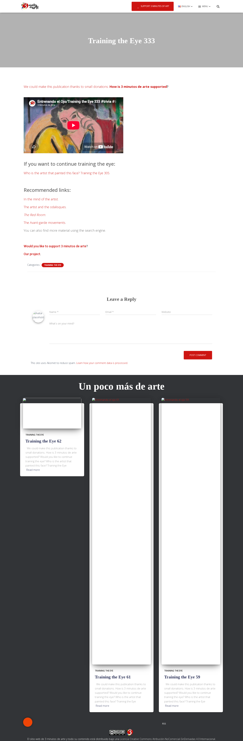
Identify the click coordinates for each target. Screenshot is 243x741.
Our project (32, 254)
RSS (164, 723)
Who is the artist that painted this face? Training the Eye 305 (66, 173)
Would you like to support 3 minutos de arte (55, 246)
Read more (33, 469)
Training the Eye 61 (113, 677)
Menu (205, 6)
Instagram (104, 723)
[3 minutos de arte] (29, 6)
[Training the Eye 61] (121, 530)
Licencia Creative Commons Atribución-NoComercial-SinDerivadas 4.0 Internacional (167, 739)
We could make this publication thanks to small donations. (66, 86)
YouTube (145, 723)
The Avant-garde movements (44, 222)
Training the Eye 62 (43, 441)
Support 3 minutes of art (155, 6)
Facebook (77, 723)
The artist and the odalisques (45, 207)
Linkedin (132, 723)
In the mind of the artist (41, 199)
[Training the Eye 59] (191, 530)
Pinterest (118, 723)
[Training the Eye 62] (52, 413)
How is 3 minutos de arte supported (138, 86)
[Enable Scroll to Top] (236, 733)
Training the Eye (52, 265)
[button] (191, 6)
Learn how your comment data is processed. (102, 363)
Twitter (91, 723)
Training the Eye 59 (182, 677)
